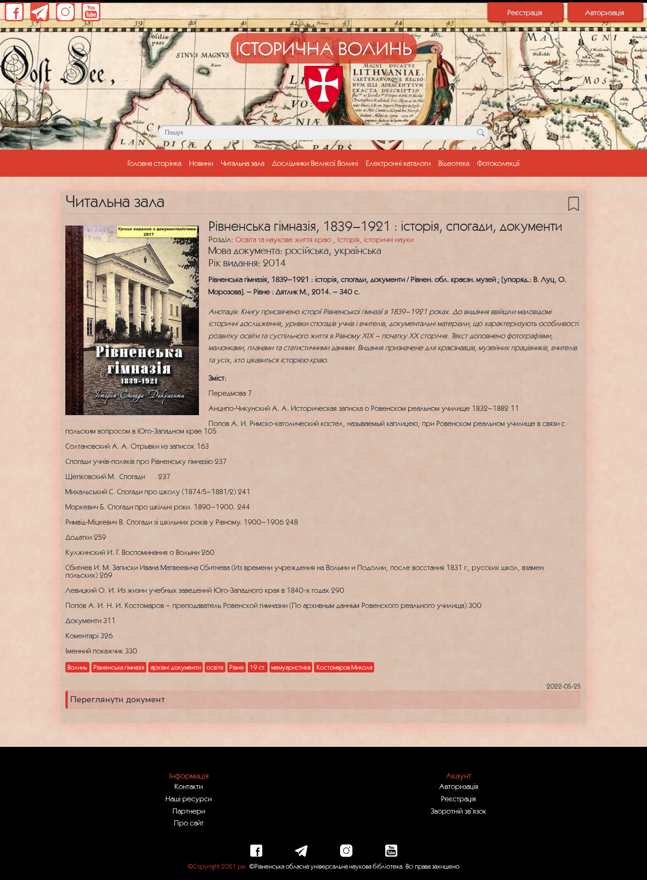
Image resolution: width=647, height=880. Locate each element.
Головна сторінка (156, 162)
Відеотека (453, 163)
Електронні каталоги (398, 163)
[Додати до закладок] (573, 203)
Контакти (188, 786)
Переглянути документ (117, 699)
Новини (201, 163)
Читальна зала (242, 163)
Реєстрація (524, 12)
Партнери (188, 811)
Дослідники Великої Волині (315, 163)
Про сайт (189, 822)
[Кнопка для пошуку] (480, 132)
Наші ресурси (188, 798)
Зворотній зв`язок (458, 811)
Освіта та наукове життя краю (284, 239)
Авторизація (604, 12)
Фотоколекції (498, 163)
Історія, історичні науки (375, 239)
